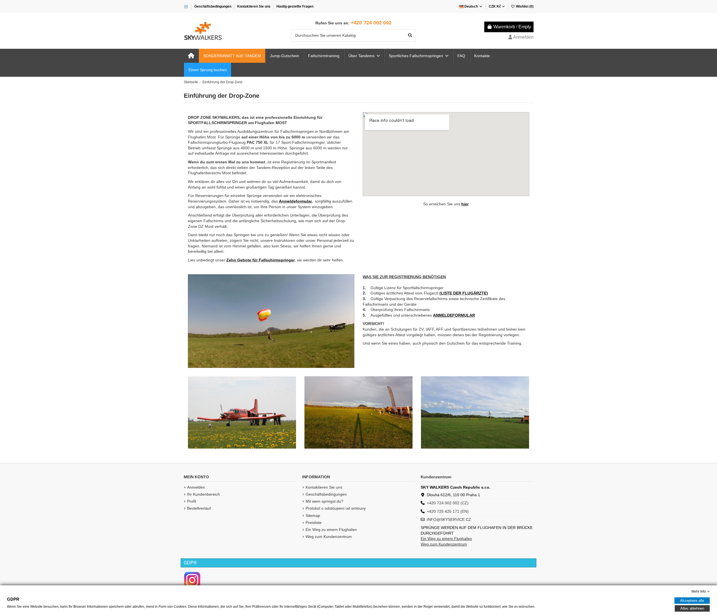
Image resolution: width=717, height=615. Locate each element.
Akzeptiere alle (692, 600)
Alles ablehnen (692, 608)
